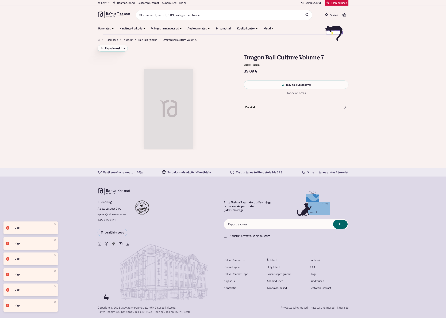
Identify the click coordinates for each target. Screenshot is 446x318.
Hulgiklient (273, 267)
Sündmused (169, 2)
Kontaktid (230, 287)
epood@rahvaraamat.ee (112, 214)
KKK (312, 267)
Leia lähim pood (114, 232)
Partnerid (315, 260)
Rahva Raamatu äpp (236, 273)
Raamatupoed (126, 2)
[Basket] (344, 15)
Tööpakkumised (277, 287)
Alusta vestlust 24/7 (109, 208)
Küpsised (342, 307)
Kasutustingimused (322, 307)
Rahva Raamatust (235, 260)
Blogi (182, 2)
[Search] (307, 15)
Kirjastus (229, 280)
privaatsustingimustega (255, 235)
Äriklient (272, 260)
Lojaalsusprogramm (279, 273)
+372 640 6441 (107, 219)
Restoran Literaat (148, 2)
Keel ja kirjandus (147, 39)
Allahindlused (275, 280)
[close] (55, 224)
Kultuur (128, 39)
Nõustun (249, 235)
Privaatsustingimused (294, 307)
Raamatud (112, 39)
